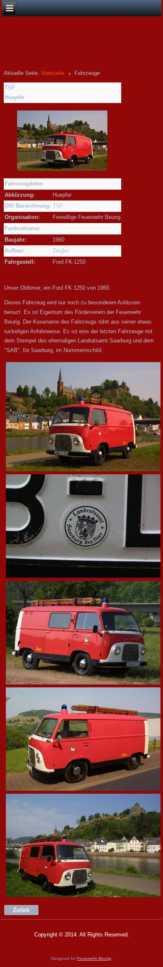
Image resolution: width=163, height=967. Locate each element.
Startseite (52, 73)
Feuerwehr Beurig (94, 958)
